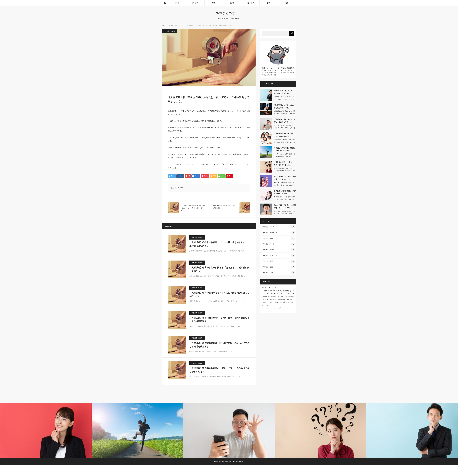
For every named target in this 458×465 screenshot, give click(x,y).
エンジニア (250, 3)
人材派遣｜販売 (278, 267)
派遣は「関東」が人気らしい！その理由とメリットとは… (285, 92)
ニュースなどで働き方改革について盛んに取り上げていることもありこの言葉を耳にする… (284, 213)
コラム (177, 3)
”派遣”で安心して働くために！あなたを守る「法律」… (285, 106)
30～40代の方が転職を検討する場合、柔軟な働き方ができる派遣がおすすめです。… (284, 185)
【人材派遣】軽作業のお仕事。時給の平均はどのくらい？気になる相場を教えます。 (219, 345)
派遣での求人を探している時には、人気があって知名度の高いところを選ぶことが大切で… (284, 128)
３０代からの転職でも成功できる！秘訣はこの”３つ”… (285, 149)
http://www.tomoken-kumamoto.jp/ (273, 288)
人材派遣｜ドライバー (278, 232)
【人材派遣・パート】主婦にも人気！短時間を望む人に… (285, 135)
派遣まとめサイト (229, 13)
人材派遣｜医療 (278, 273)
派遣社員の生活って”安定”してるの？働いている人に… (285, 163)
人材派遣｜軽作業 (169, 31)
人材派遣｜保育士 (278, 250)
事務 (213, 3)
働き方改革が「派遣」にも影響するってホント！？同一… (285, 206)
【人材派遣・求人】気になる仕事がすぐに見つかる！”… (285, 120)
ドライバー (195, 3)
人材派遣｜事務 (278, 238)
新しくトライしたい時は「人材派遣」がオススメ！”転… (285, 178)
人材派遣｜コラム (278, 227)
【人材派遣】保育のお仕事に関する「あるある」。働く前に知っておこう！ (219, 269)
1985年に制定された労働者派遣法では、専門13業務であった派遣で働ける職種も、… (284, 199)
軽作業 (232, 3)
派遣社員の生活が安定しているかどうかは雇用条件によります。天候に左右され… (284, 171)
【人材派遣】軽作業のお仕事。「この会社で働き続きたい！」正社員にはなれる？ (219, 244)
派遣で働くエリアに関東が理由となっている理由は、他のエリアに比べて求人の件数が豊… (284, 99)
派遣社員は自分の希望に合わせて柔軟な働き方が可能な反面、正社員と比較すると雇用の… (284, 113)
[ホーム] (165, 3)
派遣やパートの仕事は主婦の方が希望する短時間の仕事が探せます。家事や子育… (284, 142)
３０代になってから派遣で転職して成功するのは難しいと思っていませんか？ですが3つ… (284, 156)
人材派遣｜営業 (278, 261)
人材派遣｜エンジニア (278, 255)
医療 (287, 3)
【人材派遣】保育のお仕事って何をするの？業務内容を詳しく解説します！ (219, 294)
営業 (268, 3)
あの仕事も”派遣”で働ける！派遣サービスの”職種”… (285, 192)
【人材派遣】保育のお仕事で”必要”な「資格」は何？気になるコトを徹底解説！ (219, 320)
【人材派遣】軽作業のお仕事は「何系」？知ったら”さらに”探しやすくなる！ (219, 370)
